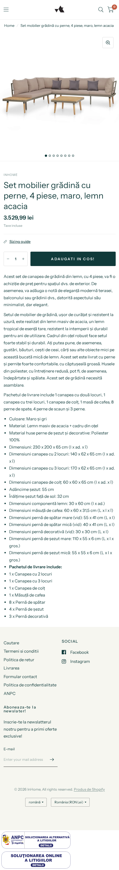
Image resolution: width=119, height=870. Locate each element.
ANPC (9, 693)
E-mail (9, 749)
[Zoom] (107, 42)
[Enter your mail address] (52, 759)
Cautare (11, 642)
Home (9, 25)
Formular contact (20, 676)
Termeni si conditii (21, 651)
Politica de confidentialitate (30, 684)
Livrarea (11, 668)
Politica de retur (19, 659)
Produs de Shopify (89, 789)
